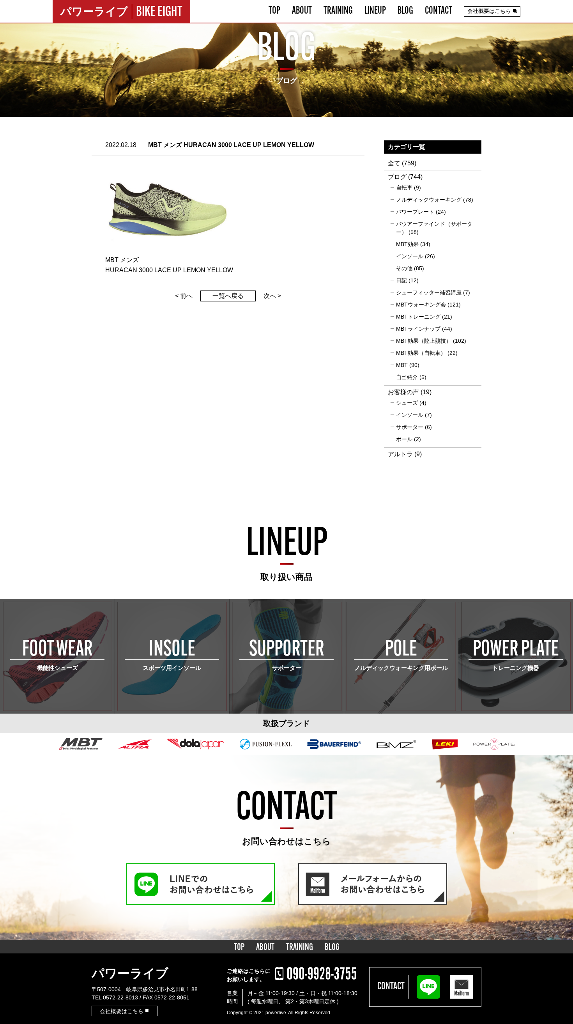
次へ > (272, 295)
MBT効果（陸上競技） (423, 341)
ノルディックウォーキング (429, 200)
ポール (404, 439)
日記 (401, 280)
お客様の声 (403, 392)
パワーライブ (130, 973)
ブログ (397, 177)
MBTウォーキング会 (421, 304)
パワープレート (415, 212)
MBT (402, 365)
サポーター (409, 427)
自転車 (404, 187)
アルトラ (400, 454)
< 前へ (184, 295)
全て (394, 163)
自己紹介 (407, 377)
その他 (404, 268)
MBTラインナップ (418, 329)
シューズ (407, 403)
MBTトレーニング (418, 317)
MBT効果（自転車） (421, 353)
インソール (409, 256)
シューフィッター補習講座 (429, 292)
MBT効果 (407, 244)
